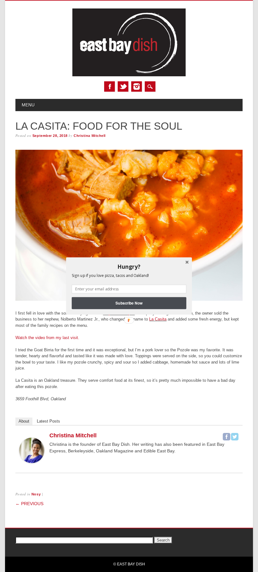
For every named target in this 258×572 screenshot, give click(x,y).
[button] (129, 266)
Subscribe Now (129, 303)
